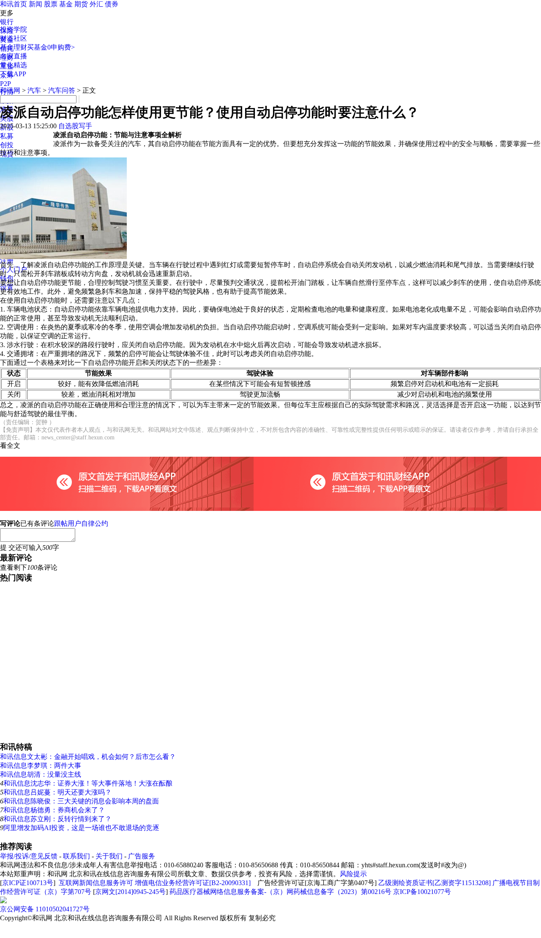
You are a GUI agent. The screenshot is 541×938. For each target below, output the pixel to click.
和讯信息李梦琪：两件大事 (40, 765)
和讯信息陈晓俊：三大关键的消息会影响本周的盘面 (81, 801)
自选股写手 (75, 126)
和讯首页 (13, 4)
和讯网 (10, 90)
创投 (7, 145)
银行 (7, 21)
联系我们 (76, 856)
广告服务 (141, 856)
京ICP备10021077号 (422, 891)
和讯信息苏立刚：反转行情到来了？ (57, 818)
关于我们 (109, 856)
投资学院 (13, 29)
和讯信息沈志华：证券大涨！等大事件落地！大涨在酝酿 (87, 783)
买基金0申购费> (51, 47)
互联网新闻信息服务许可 (96, 882)
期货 (81, 4)
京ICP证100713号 (27, 882)
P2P (5, 83)
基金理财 (13, 47)
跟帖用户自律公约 (81, 523)
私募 (7, 136)
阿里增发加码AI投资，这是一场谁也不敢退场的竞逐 (81, 827)
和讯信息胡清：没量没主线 (40, 774)
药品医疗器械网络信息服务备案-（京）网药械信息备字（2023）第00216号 (280, 891)
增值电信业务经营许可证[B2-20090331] (193, 882)
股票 (50, 4)
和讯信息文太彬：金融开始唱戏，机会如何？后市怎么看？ (88, 756)
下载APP (13, 73)
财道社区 (13, 38)
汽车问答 (61, 90)
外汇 (96, 4)
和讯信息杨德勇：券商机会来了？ (54, 810)
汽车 (34, 90)
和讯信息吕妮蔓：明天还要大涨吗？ (57, 792)
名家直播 (13, 56)
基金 (66, 4)
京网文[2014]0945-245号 (130, 891)
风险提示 (353, 873)
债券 (111, 4)
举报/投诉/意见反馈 (28, 856)
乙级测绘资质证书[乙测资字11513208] (434, 882)
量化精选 (13, 65)
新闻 (35, 4)
